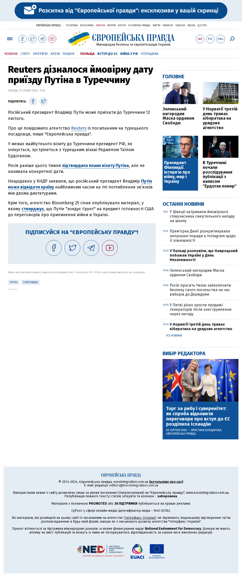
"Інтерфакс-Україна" (140, 518)
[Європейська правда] (121, 38)
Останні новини (183, 204)
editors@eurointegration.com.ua (133, 485)
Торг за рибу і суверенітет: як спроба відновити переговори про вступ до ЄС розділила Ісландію (198, 416)
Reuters (78, 128)
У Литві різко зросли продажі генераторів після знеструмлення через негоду (201, 309)
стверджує (33, 208)
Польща (87, 54)
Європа (100, 25)
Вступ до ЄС (107, 54)
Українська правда (48, 25)
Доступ (202, 25)
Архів (55, 54)
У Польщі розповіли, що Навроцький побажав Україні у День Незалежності (204, 255)
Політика (72, 25)
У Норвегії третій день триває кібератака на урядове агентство (220, 118)
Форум (112, 25)
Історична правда (139, 25)
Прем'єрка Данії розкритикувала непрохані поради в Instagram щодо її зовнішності (203, 235)
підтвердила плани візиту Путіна (95, 165)
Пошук (68, 54)
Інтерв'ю (40, 54)
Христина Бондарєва (206, 430)
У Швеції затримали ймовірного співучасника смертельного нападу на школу (202, 216)
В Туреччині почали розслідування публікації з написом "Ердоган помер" (220, 175)
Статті (25, 54)
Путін (13, 282)
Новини (11, 54)
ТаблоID (180, 25)
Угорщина (149, 54)
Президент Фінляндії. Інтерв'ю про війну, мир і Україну (177, 172)
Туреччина (30, 282)
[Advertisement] (82, 324)
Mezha (191, 25)
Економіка (87, 25)
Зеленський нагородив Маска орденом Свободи (178, 116)
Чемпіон (168, 25)
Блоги (122, 25)
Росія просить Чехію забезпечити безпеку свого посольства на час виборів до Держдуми (200, 290)
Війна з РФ (129, 54)
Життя (156, 25)
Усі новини (174, 335)
